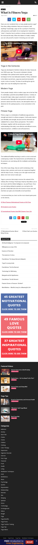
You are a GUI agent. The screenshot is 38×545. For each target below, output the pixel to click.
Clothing (3, 445)
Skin (2, 495)
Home (4, 538)
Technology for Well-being (9, 271)
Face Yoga (4, 458)
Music (2, 479)
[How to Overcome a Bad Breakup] (5, 372)
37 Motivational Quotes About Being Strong (9, 232)
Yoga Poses (4, 521)
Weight (3, 514)
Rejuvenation (4, 487)
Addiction (14, 379)
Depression (4, 450)
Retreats (3, 492)
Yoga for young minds (8, 263)
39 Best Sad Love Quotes (29, 231)
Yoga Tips (3, 9)
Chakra (3, 437)
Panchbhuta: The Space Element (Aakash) (14, 259)
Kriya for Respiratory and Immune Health (23, 399)
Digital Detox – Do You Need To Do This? (22, 378)
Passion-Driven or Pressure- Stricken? (12, 283)
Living (2, 469)
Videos (3, 511)
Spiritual (3, 500)
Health (3, 466)
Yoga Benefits (15, 401)
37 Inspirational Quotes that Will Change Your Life (16, 211)
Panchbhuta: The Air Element (10, 279)
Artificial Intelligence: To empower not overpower (15, 243)
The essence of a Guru (8, 255)
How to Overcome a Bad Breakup (20, 370)
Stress (2, 503)
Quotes (3, 485)
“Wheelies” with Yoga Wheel (19, 408)
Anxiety (3, 432)
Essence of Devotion (7, 251)
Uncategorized (5, 508)
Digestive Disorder (6, 453)
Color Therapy (5, 448)
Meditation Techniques (7, 471)
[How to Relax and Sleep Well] (5, 389)
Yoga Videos (4, 529)
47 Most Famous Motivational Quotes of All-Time (16, 202)
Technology (4, 506)
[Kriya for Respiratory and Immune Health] (5, 402)
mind (2, 474)
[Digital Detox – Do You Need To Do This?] (5, 380)
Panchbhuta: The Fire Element (10, 267)
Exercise (3, 455)
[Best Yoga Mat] (5, 419)
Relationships (15, 371)
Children (3, 442)
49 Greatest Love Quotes (8, 207)
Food (2, 463)
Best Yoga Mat (15, 416)
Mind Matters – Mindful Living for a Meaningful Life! (16, 287)
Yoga (2, 516)
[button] (35, 2)
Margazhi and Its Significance (10, 275)
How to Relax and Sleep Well (19, 386)
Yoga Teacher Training (7, 524)
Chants (3, 440)
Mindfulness (4, 477)
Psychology (4, 482)
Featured (3, 461)
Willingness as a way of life (9, 247)
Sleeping (14, 388)
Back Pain (4, 434)
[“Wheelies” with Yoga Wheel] (5, 410)
